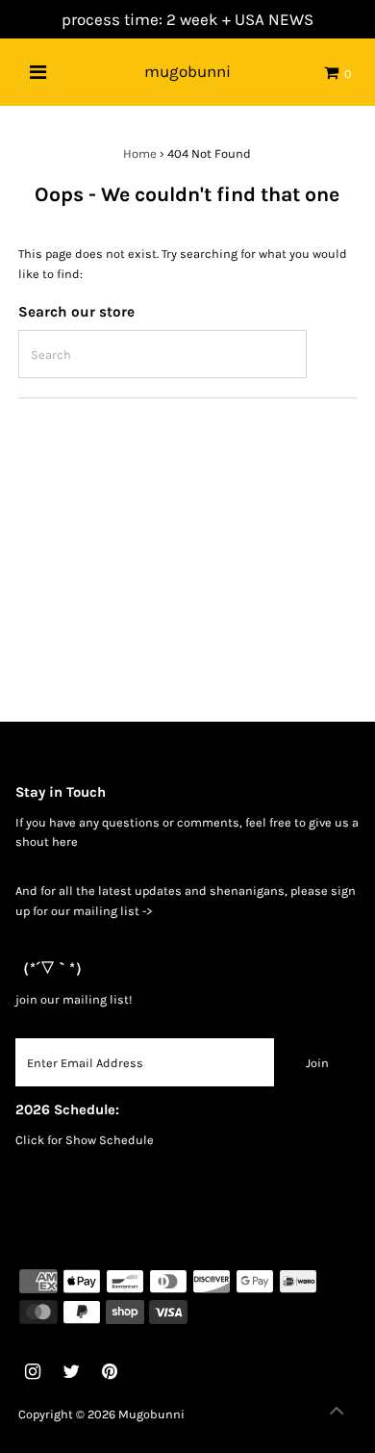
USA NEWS (274, 19)
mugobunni (187, 71)
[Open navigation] (38, 72)
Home (140, 153)
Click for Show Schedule (84, 1140)
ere (69, 841)
